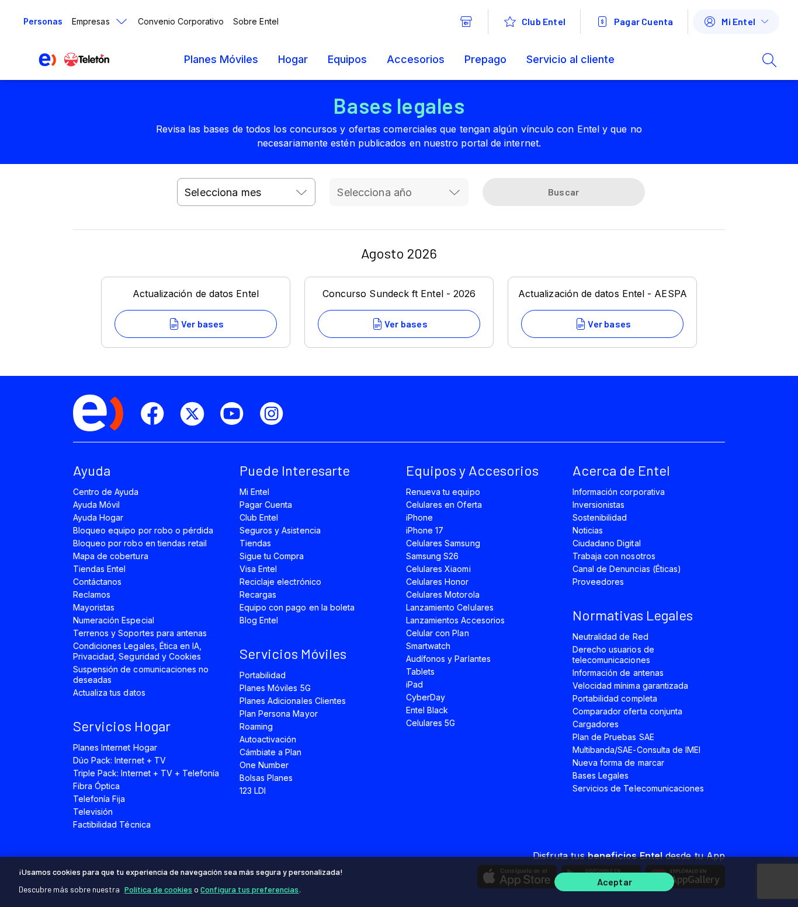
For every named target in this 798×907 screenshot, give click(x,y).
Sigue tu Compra (272, 556)
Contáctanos (97, 582)
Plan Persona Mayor (279, 713)
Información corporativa (619, 492)
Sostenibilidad (600, 517)
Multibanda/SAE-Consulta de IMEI (636, 750)
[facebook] (157, 414)
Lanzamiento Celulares (450, 607)
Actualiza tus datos (109, 692)
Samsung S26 (432, 556)
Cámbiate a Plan (271, 752)
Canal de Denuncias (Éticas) (627, 569)
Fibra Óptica (96, 786)
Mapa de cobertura (110, 556)
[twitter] (197, 414)
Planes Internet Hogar (115, 747)
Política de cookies (158, 889)
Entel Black (427, 710)
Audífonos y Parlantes (448, 659)
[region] (399, 882)
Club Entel (259, 517)
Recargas (258, 594)
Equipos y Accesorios (472, 470)
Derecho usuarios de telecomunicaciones (613, 654)
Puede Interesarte (295, 470)
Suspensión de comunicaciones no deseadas (141, 674)
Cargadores (596, 724)
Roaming (256, 726)
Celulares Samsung (443, 543)
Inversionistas (599, 505)
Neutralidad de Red (610, 636)
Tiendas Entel (99, 569)
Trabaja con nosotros (614, 556)
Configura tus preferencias (249, 889)
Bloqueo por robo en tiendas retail (140, 543)
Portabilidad (263, 675)
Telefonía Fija (99, 799)
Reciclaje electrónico (280, 582)
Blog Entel (259, 620)
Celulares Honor (437, 582)
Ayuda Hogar (98, 517)
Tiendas (255, 543)
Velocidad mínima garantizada (630, 685)
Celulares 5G (430, 723)
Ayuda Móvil (96, 505)
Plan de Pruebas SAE (613, 737)
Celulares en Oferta (444, 505)
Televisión (93, 812)
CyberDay (425, 697)
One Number (264, 765)
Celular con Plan (437, 633)
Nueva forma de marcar (618, 763)
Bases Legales (601, 775)
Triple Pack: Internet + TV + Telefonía (146, 773)
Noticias (588, 530)
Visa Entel (258, 569)
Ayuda (91, 470)
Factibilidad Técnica (112, 824)
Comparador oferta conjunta (627, 711)
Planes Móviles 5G (275, 688)
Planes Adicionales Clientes (293, 701)
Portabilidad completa (615, 698)
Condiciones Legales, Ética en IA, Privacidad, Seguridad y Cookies (137, 651)
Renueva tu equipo (443, 492)
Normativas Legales (633, 614)
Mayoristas (94, 607)
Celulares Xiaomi (438, 569)
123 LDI (253, 791)
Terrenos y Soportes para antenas (140, 633)
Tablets (420, 671)
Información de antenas (618, 673)
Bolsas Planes (266, 778)
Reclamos (91, 594)
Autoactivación (268, 739)
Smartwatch (428, 646)
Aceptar (614, 882)
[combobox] (246, 192)
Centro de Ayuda (106, 492)
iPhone (419, 517)
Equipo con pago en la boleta (297, 607)
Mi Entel (254, 492)
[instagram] (276, 414)
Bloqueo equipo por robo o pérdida (143, 530)
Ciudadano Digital (607, 543)
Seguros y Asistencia (280, 530)
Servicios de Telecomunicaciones (638, 788)
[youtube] (236, 414)
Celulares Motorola (443, 594)
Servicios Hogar (122, 725)
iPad (414, 684)
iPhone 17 (424, 530)
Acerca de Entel (621, 470)
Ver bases (202, 323)
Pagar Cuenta (266, 505)
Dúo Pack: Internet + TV (119, 760)
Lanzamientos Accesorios (455, 620)
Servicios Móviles (293, 653)
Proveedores (598, 582)
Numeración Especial (113, 620)
